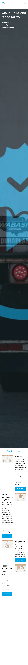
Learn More (20, 488)
